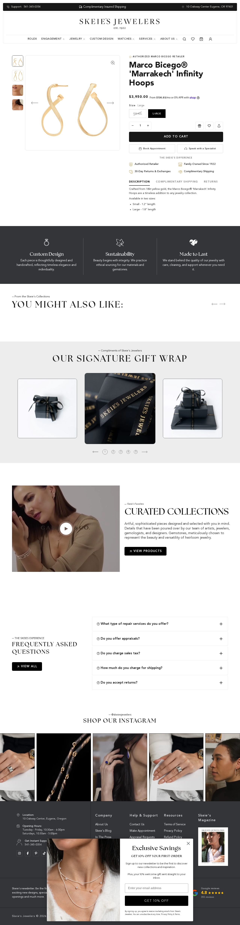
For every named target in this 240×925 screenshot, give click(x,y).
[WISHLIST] (209, 126)
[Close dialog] (188, 843)
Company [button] (103, 815)
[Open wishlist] (193, 39)
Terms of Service (175, 824)
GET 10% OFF (156, 900)
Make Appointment (142, 830)
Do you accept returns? (119, 682)
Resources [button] (173, 815)
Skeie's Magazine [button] (207, 818)
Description (139, 181)
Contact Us (137, 824)
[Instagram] (19, 853)
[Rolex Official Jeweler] (220, 23)
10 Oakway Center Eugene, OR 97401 (209, 6)
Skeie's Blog (103, 830)
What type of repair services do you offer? (134, 624)
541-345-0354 (32, 6)
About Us (101, 824)
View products (148, 551)
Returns (211, 181)
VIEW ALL (29, 666)
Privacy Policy (173, 830)
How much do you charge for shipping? (131, 668)
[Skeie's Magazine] (213, 846)
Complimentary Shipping (177, 181)
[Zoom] (72, 102)
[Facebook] (28, 853)
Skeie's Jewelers (23, 916)
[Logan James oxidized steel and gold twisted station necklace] (64, 767)
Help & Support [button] (144, 815)
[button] (31, 103)
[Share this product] (219, 126)
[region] (18, 84)
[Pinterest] (36, 853)
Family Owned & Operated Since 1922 (113, 6)
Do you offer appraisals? (120, 638)
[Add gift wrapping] (199, 126)
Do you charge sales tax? (120, 653)
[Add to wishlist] (209, 126)
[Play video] (66, 528)
